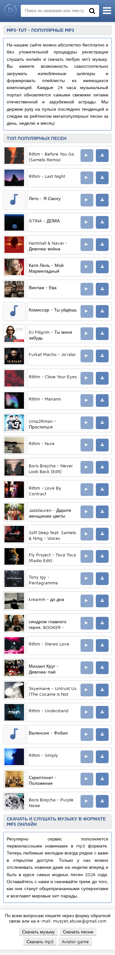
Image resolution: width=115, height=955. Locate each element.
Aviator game (75, 941)
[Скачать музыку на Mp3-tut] (10, 11)
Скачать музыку (38, 931)
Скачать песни (78, 931)
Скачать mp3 (40, 941)
